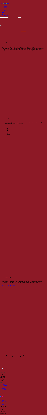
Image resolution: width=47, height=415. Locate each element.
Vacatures (3, 388)
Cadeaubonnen (4, 403)
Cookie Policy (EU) (5, 394)
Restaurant (3, 384)
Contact (3, 404)
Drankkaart (3, 400)
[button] (23, 31)
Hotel (2, 387)
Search (19, 17)
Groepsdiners (4, 386)
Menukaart (5, 385)
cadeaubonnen (4, 389)
